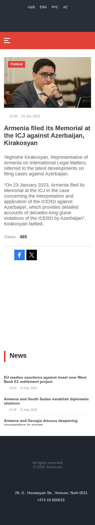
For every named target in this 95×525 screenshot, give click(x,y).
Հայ (31, 7)
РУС (55, 7)
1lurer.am (54, 467)
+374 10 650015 (51, 500)
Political (16, 64)
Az (65, 7)
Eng (43, 7)
